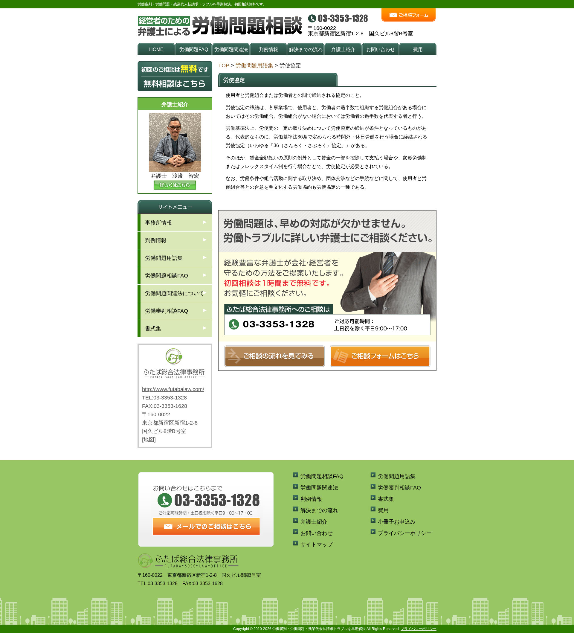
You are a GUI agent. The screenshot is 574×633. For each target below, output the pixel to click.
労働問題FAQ (193, 49)
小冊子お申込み (397, 522)
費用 (418, 49)
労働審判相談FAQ (166, 311)
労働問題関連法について (174, 293)
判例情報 (268, 49)
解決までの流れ (306, 49)
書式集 (153, 329)
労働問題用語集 (254, 65)
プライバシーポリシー (405, 533)
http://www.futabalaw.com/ (173, 389)
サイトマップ (316, 544)
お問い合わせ (380, 49)
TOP (223, 65)
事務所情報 (158, 223)
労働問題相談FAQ (166, 276)
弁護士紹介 (343, 49)
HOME (156, 49)
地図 (149, 440)
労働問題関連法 (231, 49)
